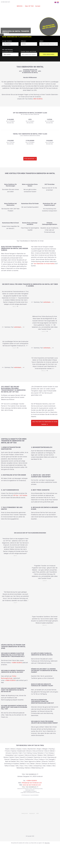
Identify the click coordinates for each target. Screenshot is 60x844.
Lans (15, 755)
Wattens (27, 768)
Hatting (29, 753)
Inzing (35, 753)
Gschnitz (15, 753)
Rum (22, 761)
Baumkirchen (32, 749)
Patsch (22, 759)
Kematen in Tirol (43, 753)
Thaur (21, 765)
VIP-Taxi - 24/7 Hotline (20, 495)
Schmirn (51, 761)
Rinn (18, 761)
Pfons (36, 759)
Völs (53, 765)
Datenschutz (25, 813)
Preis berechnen (48, 54)
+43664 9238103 (16, 662)
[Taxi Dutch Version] (58, 2)
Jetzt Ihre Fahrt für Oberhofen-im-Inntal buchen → (44, 423)
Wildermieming (35, 768)
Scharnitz (45, 761)
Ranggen (52, 759)
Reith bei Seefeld (10, 761)
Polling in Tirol (43, 759)
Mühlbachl (50, 755)
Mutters (6, 757)
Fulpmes (13, 751)
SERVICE (20, 6)
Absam (7, 749)
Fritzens (7, 751)
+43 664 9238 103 (5, 2)
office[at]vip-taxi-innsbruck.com (32, 782)
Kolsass (51, 753)
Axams (24, 749)
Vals (44, 765)
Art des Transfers (7, 41)
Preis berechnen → (30, 158)
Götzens (28, 751)
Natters (12, 757)
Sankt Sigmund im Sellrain (33, 761)
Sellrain (32, 763)
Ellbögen (45, 749)
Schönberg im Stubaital (11, 763)
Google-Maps (23, 792)
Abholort (23, 41)
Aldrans (13, 749)
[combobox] (48, 44)
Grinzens (8, 753)
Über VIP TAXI (29, 6)
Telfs (16, 765)
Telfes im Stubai (9, 765)
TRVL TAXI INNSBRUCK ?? (30, 787)
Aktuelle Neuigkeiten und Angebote (30, 791)
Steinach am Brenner (48, 763)
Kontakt (37, 6)
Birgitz (39, 749)
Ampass (18, 749)
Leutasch (21, 755)
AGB (37, 813)
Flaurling (51, 749)
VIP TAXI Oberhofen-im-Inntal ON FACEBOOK (30, 795)
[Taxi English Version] (55, 2)
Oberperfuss (14, 759)
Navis (17, 757)
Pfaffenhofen (29, 759)
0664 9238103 (37, 99)
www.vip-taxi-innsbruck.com (32, 785)
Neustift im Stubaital (26, 757)
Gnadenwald (21, 751)
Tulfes (30, 765)
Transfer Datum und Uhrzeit (28, 51)
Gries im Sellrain (49, 751)
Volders (49, 765)
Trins (25, 765)
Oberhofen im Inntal (40, 757)
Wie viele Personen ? (7, 50)
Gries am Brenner (38, 751)
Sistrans (38, 763)
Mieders (40, 755)
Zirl (43, 768)
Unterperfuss (38, 765)
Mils (45, 755)
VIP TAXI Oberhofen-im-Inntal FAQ (33, 792)
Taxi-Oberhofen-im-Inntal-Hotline (44, 263)
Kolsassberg (9, 755)
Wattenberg (20, 768)
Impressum (32, 813)
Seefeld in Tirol (24, 763)
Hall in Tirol (22, 753)
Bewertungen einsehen (30, 789)
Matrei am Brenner (31, 755)
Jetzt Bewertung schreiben (37, 788)
